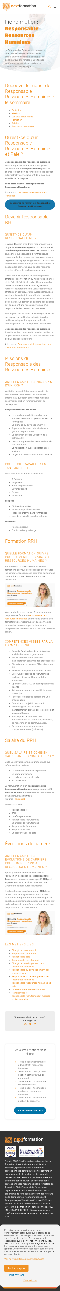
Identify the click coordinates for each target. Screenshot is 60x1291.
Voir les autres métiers (30, 1110)
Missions (16, 113)
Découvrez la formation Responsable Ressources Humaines (30, 205)
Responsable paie (21, 956)
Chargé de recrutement (24, 950)
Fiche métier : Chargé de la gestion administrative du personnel (32, 1074)
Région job (20, 799)
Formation (17, 120)
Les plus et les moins (22, 116)
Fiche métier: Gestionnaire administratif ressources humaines (32, 1065)
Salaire (15, 123)
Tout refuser (16, 1275)
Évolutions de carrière (23, 126)
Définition (17, 110)
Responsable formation (24, 953)
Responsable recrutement (25, 960)
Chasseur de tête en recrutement (29, 989)
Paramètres (30, 1280)
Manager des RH (20, 992)
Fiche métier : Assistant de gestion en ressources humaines (32, 1091)
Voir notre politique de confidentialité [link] (24, 1259)
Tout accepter (16, 1268)
